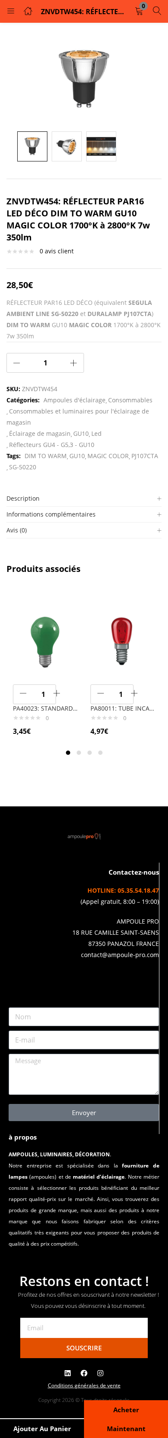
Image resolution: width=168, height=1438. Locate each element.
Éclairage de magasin (40, 433)
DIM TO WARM (46, 456)
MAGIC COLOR (108, 456)
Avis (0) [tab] (16, 530)
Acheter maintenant (126, 1419)
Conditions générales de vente (84, 1385)
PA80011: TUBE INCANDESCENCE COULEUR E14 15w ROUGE (122, 708)
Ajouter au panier (42, 1428)
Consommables (130, 400)
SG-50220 (22, 467)
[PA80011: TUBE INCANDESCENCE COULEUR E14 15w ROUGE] (122, 640)
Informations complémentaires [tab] (51, 514)
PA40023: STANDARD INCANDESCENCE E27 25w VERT (45, 708)
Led (96, 433)
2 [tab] (79, 753)
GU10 (81, 433)
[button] (139, 11)
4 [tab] (100, 753)
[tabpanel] (45, 665)
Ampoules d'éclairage (75, 400)
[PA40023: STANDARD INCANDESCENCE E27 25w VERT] (45, 640)
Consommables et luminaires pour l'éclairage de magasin (77, 416)
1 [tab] (68, 753)
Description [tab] (23, 498)
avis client (57, 251)
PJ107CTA (144, 456)
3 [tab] (89, 753)
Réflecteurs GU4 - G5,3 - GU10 (51, 445)
